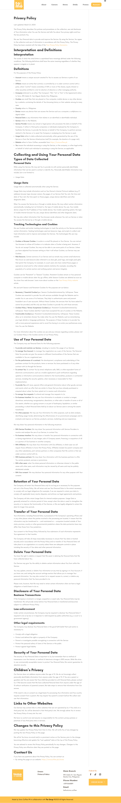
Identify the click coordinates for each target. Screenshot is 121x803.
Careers (54, 5)
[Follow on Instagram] (100, 774)
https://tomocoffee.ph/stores (53, 760)
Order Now (97, 782)
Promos (86, 5)
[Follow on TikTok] (95, 774)
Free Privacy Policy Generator (56, 45)
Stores (65, 5)
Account (96, 5)
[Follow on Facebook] (91, 774)
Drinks (75, 5)
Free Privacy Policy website (68, 280)
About (43, 5)
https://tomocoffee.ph (58, 142)
